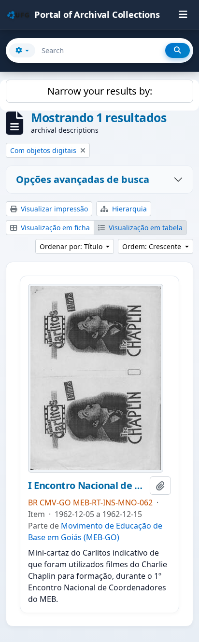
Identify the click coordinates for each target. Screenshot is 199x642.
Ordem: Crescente (152, 246)
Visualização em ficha (54, 227)
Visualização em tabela (145, 227)
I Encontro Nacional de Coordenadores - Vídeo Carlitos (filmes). (87, 485)
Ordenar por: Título (72, 246)
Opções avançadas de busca (82, 179)
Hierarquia (128, 208)
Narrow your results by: (99, 91)
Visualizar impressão (53, 208)
